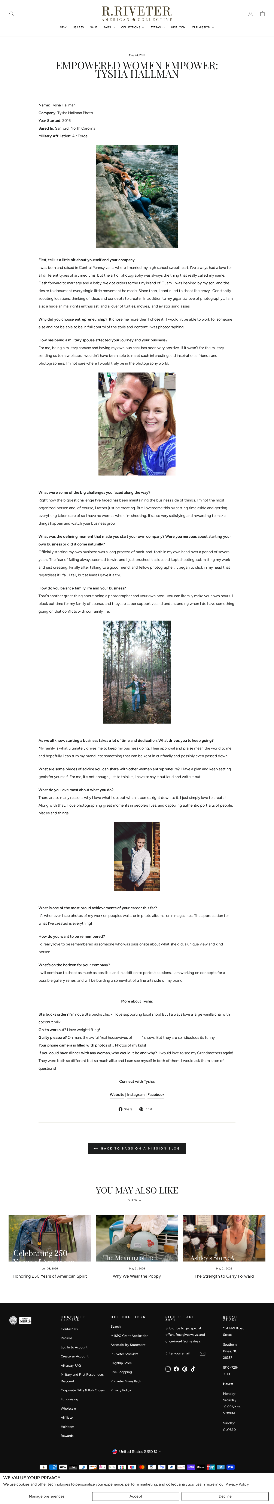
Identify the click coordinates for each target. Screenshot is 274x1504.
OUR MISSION (201, 27)
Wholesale (68, 1408)
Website (117, 1094)
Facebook (155, 1094)
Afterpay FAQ (71, 1365)
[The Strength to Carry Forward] (224, 1238)
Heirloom (67, 1427)
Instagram (136, 1094)
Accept (136, 1496)
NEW (63, 27)
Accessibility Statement (128, 1345)
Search (116, 1326)
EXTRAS (155, 27)
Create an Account (75, 1356)
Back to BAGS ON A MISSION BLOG (140, 1148)
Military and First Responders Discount (82, 1377)
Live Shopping (121, 1372)
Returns (66, 1338)
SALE (93, 27)
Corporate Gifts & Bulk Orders (83, 1390)
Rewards (67, 1436)
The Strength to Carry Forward (224, 1276)
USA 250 (78, 27)
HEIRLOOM (178, 27)
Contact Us (69, 1329)
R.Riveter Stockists (124, 1354)
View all (137, 1200)
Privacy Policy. (238, 1484)
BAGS (107, 27)
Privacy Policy (121, 1390)
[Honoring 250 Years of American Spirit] (50, 1238)
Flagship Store (121, 1363)
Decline (225, 1496)
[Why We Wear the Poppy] (137, 1238)
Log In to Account (74, 1347)
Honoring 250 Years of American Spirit (50, 1276)
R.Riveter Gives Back (126, 1381)
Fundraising (69, 1399)
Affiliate (67, 1417)
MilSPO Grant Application (130, 1336)
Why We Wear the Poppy (137, 1276)
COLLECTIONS (131, 27)
